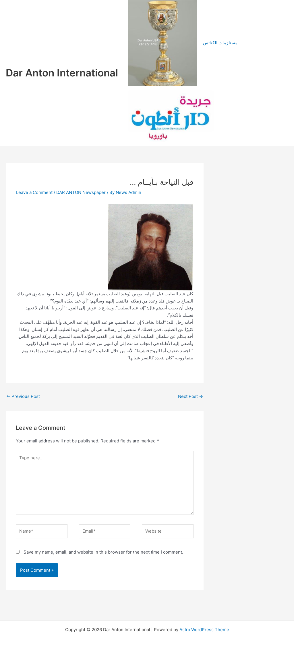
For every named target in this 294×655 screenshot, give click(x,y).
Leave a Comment (34, 192)
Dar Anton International (62, 73)
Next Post (190, 396)
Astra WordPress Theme (204, 629)
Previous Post (23, 396)
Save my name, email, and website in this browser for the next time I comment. (103, 552)
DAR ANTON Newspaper (81, 192)
